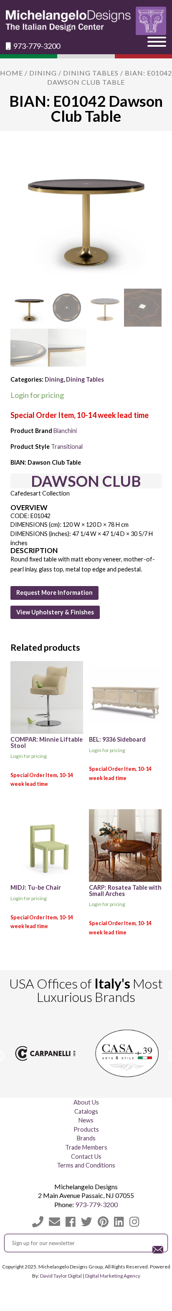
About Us (86, 1102)
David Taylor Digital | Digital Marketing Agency (90, 1275)
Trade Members (86, 1147)
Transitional (67, 446)
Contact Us (86, 1156)
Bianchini (65, 430)
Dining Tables (91, 73)
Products (86, 1129)
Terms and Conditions (86, 1165)
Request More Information (54, 592)
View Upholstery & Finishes (55, 612)
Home (11, 73)
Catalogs (86, 1111)
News (86, 1120)
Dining (43, 73)
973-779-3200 (36, 46)
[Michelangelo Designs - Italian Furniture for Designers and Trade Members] (86, 21)
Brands (86, 1138)
